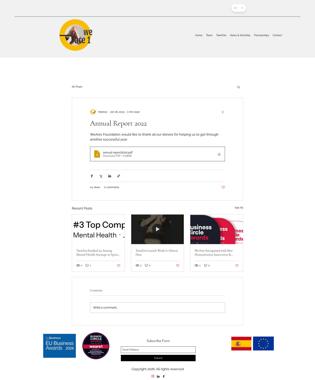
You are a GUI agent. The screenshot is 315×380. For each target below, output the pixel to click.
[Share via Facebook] (92, 176)
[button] (238, 86)
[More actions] (223, 112)
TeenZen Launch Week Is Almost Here (157, 252)
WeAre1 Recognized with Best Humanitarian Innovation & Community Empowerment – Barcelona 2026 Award (214, 252)
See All (239, 207)
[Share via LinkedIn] (109, 176)
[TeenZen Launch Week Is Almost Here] (157, 229)
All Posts (77, 86)
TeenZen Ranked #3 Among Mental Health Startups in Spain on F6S (97, 252)
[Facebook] (164, 376)
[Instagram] (153, 376)
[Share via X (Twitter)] (100, 176)
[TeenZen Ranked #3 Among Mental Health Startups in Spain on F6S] (98, 229)
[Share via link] (118, 176)
